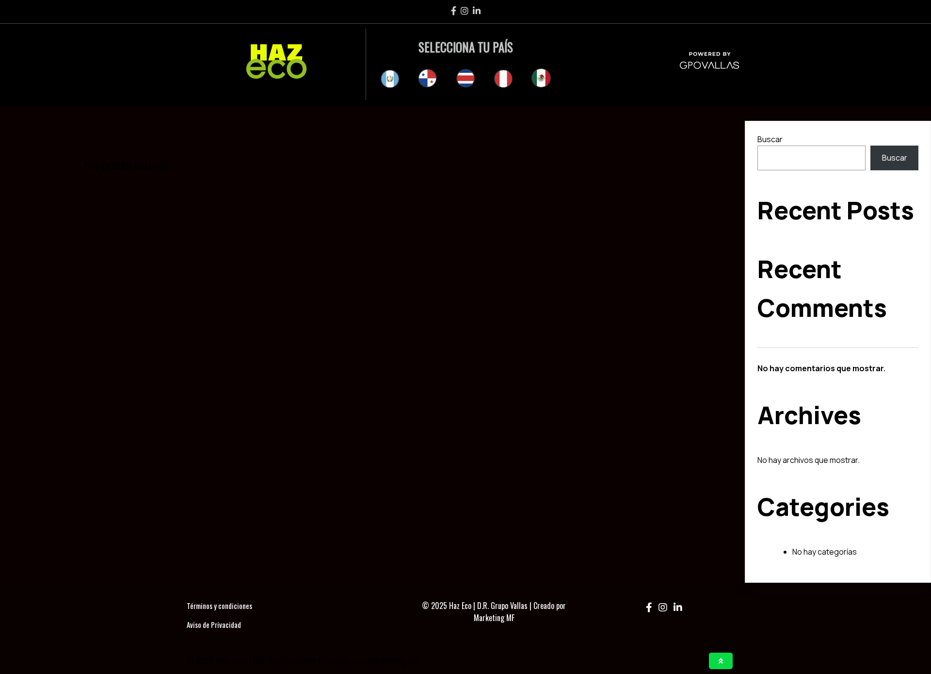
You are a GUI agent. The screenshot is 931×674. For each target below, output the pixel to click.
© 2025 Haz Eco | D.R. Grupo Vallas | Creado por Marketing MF (494, 612)
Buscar (770, 139)
